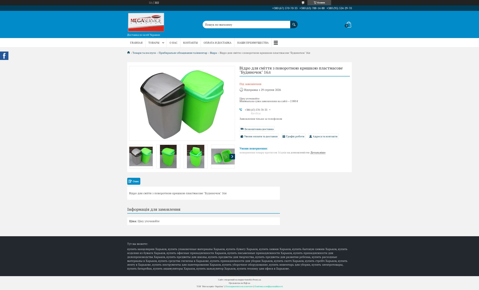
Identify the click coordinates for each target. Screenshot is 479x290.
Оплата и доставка (217, 42)
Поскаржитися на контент (239, 286)
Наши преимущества (253, 42)
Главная (136, 42)
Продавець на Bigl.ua (239, 283)
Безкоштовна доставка (259, 129)
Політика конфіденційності (268, 286)
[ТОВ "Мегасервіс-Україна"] (146, 21)
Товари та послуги (144, 53)
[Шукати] (294, 22)
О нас (173, 42)
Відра (213, 53)
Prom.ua (257, 279)
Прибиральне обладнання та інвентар (183, 53)
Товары (153, 42)
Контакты (190, 42)
